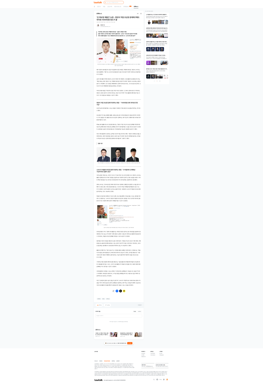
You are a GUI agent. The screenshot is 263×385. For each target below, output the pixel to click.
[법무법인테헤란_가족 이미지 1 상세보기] (148, 63)
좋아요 (100, 305)
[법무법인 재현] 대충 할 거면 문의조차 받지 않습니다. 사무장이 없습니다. (157, 28)
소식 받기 (130, 343)
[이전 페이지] (154, 81)
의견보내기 (140, 305)
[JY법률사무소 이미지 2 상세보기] (155, 22)
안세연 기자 (102, 25)
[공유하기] (141, 13)
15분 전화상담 (152, 353)
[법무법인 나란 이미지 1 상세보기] (148, 76)
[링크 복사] (113, 291)
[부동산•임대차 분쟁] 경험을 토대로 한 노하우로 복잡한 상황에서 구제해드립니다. (155, 71)
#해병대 (98, 298)
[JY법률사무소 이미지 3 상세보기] (161, 22)
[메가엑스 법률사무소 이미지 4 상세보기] (162, 49)
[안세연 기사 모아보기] (98, 25)
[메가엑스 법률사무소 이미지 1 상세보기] (148, 49)
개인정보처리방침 (107, 361)
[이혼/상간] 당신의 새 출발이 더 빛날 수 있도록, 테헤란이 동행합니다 (155, 55)
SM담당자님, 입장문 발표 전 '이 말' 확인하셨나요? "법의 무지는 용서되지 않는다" (126, 334)
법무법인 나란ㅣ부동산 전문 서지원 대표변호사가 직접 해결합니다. (157, 69)
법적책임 (113, 361)
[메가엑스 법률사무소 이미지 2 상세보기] (153, 49)
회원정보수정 (143, 356)
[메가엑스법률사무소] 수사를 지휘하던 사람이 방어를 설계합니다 (157, 41)
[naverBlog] (160, 379)
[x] (154, 379)
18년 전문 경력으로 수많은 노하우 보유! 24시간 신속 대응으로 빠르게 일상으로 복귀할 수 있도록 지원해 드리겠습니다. (156, 17)
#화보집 (107, 298)
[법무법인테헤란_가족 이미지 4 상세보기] (164, 63)
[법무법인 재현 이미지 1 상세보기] (149, 35)
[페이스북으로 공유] (117, 291)
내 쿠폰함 (142, 355)
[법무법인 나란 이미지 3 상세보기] (159, 76)
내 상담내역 (143, 353)
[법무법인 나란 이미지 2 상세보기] (153, 76)
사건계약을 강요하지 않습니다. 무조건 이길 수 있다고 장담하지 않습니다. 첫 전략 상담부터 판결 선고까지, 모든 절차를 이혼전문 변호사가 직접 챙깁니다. (157, 31)
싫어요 (108, 305)
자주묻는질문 (161, 355)
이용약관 (100, 361)
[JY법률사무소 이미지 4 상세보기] (167, 22)
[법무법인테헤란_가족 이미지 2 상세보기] (154, 63)
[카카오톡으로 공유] (124, 291)
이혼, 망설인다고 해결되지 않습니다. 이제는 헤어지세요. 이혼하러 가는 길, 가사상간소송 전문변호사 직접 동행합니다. (156, 58)
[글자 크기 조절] (138, 13)
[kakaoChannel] (163, 379)
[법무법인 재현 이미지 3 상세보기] (161, 35)
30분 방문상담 (152, 355)
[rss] (167, 379)
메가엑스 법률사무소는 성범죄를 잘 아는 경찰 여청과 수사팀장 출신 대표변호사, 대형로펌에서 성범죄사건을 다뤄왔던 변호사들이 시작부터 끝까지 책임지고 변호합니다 (156, 44)
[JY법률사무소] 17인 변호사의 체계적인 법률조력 (156, 14)
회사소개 (96, 361)
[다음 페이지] (160, 81)
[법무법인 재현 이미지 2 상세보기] (155, 35)
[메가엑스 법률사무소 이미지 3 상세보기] (157, 49)
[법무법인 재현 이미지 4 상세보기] (167, 35)
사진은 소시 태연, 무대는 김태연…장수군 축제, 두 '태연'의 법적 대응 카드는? (102, 334)
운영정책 (117, 361)
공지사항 (160, 353)
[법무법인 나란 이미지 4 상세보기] (166, 76)
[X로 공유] (120, 291)
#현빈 (103, 298)
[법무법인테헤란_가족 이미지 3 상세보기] (158, 63)
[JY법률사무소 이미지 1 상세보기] (149, 22)
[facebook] (157, 379)
